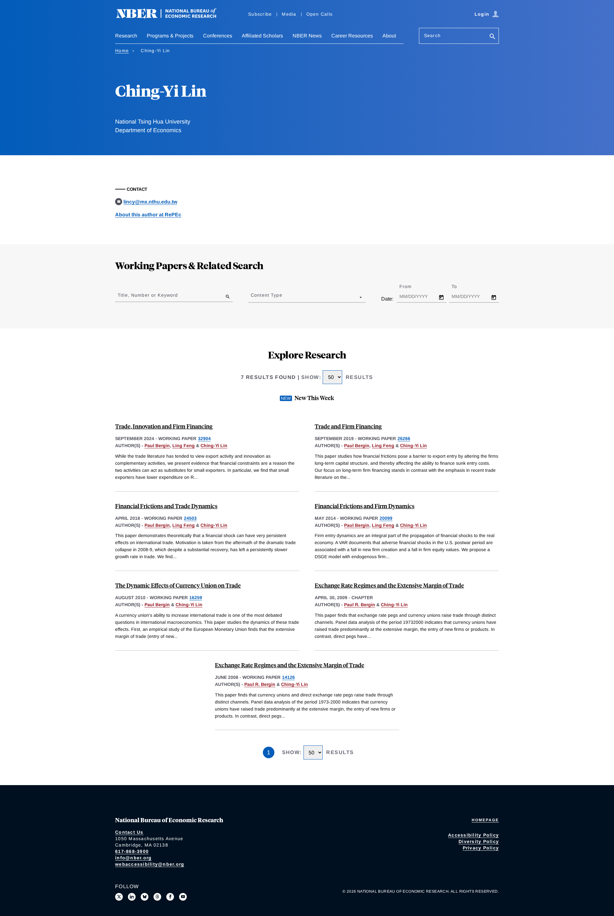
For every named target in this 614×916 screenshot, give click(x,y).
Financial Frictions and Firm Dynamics (364, 506)
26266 (404, 438)
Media (289, 14)
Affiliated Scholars (262, 35)
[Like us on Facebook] (170, 897)
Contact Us (129, 832)
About (389, 35)
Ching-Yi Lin (214, 445)
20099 (386, 518)
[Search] (492, 37)
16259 (195, 597)
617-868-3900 (132, 851)
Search (432, 35)
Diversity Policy (479, 841)
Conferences (217, 35)
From (411, 286)
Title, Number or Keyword (148, 295)
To (460, 286)
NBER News (307, 35)
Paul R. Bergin (359, 604)
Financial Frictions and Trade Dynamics (166, 506)
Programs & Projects (170, 35)
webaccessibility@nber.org (149, 864)
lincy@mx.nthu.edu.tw (150, 202)
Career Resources (352, 35)
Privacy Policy (481, 847)
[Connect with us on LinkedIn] (132, 897)
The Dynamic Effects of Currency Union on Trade (178, 585)
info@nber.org (133, 857)
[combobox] (252, 297)
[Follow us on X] (119, 897)
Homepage (485, 820)
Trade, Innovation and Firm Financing (163, 426)
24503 (190, 518)
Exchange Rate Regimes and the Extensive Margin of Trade (389, 585)
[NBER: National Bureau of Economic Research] (171, 17)
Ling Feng (183, 445)
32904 (204, 438)
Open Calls (319, 14)
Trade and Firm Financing (348, 426)
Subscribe (260, 14)
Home (122, 50)
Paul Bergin (157, 445)
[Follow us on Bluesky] (144, 897)
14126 (288, 677)
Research (126, 35)
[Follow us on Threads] (157, 897)
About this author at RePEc (148, 214)
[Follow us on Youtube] (183, 897)
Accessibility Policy (473, 835)
